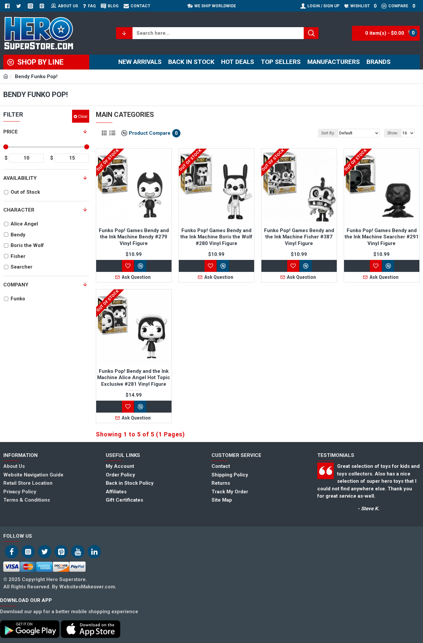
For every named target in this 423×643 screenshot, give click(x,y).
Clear (83, 116)
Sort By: (328, 133)
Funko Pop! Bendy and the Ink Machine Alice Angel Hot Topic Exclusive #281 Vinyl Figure (133, 377)
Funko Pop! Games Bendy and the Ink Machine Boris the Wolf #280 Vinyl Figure (216, 236)
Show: (392, 133)
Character (18, 210)
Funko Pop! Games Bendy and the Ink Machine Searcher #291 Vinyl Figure (382, 236)
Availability (20, 178)
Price (10, 132)
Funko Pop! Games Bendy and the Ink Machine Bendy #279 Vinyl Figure (134, 236)
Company (15, 285)
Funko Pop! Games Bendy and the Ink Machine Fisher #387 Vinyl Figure (299, 236)
